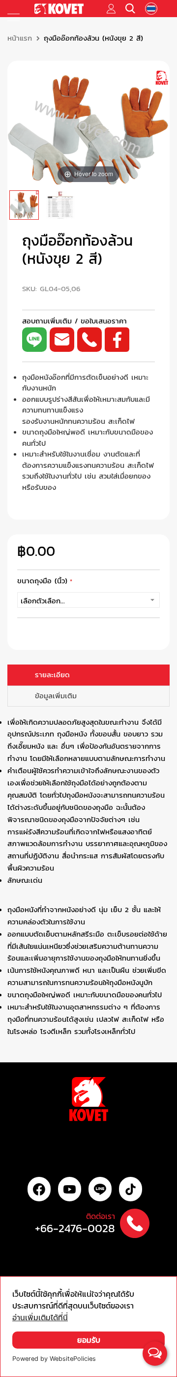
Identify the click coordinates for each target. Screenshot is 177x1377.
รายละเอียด (52, 674)
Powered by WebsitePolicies (54, 1358)
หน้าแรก (19, 38)
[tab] (88, 675)
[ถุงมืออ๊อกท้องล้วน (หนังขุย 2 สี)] (24, 205)
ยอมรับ (88, 1340)
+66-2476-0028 (75, 1228)
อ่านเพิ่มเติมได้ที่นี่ (40, 1317)
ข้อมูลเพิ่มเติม (56, 695)
